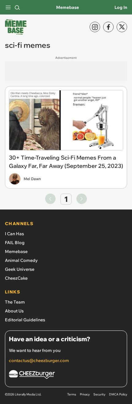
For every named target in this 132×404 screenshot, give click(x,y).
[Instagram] (95, 27)
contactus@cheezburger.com (39, 360)
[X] (122, 27)
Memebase (67, 7)
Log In (121, 7)
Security (99, 394)
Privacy (85, 394)
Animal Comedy (21, 260)
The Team (15, 302)
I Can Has (14, 233)
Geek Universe (19, 269)
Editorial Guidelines (25, 320)
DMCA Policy (118, 394)
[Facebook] (108, 27)
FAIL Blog (15, 242)
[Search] (17, 7)
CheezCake (16, 278)
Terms (71, 394)
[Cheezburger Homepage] (66, 375)
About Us (14, 311)
